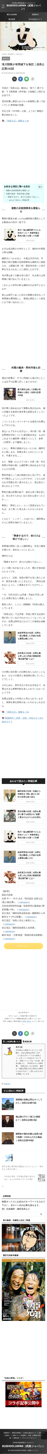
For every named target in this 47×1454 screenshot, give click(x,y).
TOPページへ (22, 946)
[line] (26, 79)
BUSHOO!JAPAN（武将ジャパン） (23, 1446)
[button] (44, 1435)
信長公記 (7, 1084)
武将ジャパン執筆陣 (19, 1435)
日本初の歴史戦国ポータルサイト (23, 1442)
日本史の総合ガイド (29, 1433)
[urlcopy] (32, 79)
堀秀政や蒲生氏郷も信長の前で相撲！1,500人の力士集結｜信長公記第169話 (29, 1137)
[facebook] (20, 79)
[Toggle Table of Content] (39, 187)
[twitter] (14, 79)
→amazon (24, 902)
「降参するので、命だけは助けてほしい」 (23, 197)
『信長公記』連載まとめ (17, 120)
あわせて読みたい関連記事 (19, 200)
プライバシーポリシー (29, 1438)
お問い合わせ (26, 1021)
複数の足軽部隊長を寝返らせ (18, 190)
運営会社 (16, 1438)
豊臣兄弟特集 (12, 14)
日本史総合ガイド (35, 19)
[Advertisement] (23, 157)
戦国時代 (35, 14)
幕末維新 (11, 19)
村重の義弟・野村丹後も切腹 (18, 194)
